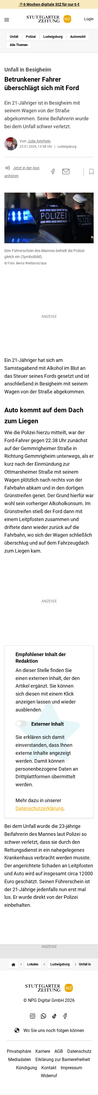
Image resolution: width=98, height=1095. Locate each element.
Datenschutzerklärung (39, 808)
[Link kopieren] (43, 172)
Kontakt (48, 1067)
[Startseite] (13, 964)
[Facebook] (65, 1016)
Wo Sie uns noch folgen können (53, 1030)
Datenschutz (79, 1051)
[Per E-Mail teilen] (66, 171)
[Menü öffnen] (6, 19)
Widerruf (49, 1075)
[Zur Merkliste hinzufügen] (90, 171)
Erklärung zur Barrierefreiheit (62, 1059)
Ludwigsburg (53, 37)
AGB (58, 1051)
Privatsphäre (19, 1051)
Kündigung (26, 1067)
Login (89, 19)
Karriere (42, 1051)
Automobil (77, 37)
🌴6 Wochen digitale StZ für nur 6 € (49, 4)
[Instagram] (32, 1016)
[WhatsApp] (43, 1016)
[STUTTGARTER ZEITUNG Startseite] (49, 19)
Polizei (31, 37)
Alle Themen (19, 45)
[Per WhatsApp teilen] (76, 171)
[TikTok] (54, 1016)
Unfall (14, 37)
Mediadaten (19, 1059)
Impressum (71, 1067)
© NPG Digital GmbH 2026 (49, 1000)
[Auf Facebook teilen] (53, 171)
